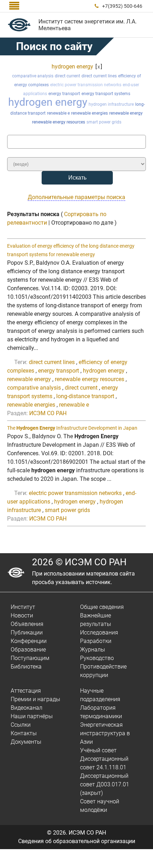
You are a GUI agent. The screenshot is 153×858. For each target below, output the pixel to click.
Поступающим (30, 658)
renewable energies (89, 113)
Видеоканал (26, 707)
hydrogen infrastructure (111, 104)
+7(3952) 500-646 (122, 6)
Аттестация (26, 690)
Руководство (97, 658)
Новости (22, 615)
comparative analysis (32, 75)
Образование (28, 649)
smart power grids (103, 122)
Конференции (29, 641)
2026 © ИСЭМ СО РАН (79, 562)
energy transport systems (105, 93)
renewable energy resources (58, 122)
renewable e (58, 113)
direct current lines (99, 75)
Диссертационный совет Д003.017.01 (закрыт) (104, 784)
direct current (67, 75)
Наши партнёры (32, 716)
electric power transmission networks (85, 84)
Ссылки (21, 724)
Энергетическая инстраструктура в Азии (105, 733)
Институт (23, 607)
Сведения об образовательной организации (76, 841)
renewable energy (126, 113)
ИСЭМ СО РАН (48, 413)
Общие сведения (102, 607)
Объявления (27, 624)
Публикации (27, 632)
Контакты (24, 733)
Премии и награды (35, 699)
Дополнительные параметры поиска (76, 197)
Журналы (92, 649)
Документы (26, 741)
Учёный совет (98, 750)
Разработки (95, 641)
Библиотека (26, 666)
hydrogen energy (72, 66)
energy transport (64, 93)
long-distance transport (85, 396)
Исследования (99, 632)
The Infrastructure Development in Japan (72, 428)
